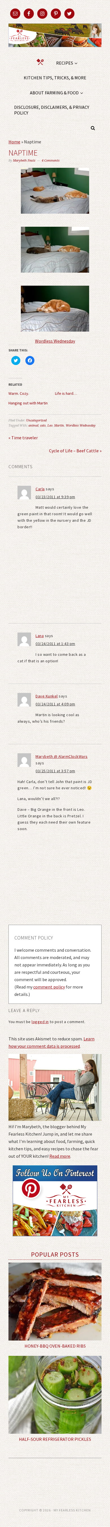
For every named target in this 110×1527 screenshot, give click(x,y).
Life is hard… (66, 393)
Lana (40, 635)
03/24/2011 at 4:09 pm (55, 704)
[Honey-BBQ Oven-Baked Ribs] (55, 1302)
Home (14, 142)
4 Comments (51, 160)
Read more (59, 1156)
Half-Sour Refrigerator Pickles (55, 1439)
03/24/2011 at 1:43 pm (55, 643)
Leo (49, 425)
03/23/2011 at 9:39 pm (55, 496)
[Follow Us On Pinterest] (55, 1240)
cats (43, 425)
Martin (59, 425)
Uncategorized (36, 420)
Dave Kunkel (47, 696)
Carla (40, 488)
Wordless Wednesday (55, 341)
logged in (40, 1021)
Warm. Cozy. (18, 393)
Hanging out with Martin (28, 403)
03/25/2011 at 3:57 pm (55, 770)
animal (33, 425)
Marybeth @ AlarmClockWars (62, 756)
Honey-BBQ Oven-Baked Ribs (55, 1346)
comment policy (49, 987)
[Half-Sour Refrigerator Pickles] (55, 1395)
